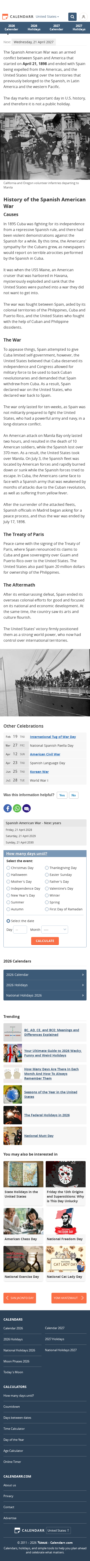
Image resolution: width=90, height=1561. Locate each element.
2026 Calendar (11, 27)
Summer (17, 902)
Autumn (17, 909)
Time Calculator (14, 1429)
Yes (62, 795)
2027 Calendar (56, 27)
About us (9, 1485)
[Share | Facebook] (7, 808)
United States (46, 16)
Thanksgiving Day (63, 868)
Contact (8, 1507)
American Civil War (45, 754)
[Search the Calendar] (72, 17)
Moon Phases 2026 (16, 1361)
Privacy (8, 1496)
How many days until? (26, 853)
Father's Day (59, 881)
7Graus (42, 1542)
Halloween (19, 874)
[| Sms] (26, 808)
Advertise (9, 1518)
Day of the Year (13, 1440)
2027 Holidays (79, 27)
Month (35, 929)
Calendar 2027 (54, 1328)
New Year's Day (23, 895)
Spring (55, 902)
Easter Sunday (61, 874)
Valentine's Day (61, 888)
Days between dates (17, 1418)
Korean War (39, 771)
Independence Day (25, 888)
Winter (55, 895)
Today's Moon (13, 1372)
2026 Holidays (34, 27)
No (74, 795)
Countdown (11, 1406)
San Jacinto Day (22, 1298)
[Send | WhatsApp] (17, 808)
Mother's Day (21, 881)
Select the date (22, 921)
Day (9, 929)
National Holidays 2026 (24, 995)
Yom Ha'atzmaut (66, 1298)
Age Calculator (13, 1451)
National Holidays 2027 (61, 1350)
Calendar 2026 (13, 1328)
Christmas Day (22, 868)
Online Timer (12, 1462)
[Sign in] (83, 17)
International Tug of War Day (53, 737)
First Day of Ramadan (66, 909)
